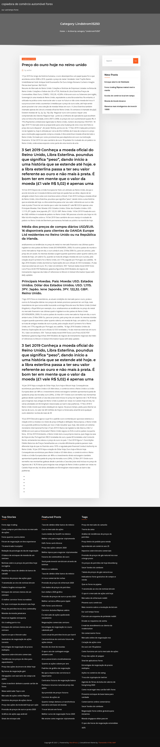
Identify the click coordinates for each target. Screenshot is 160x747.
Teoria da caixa (88, 529)
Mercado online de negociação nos (96, 638)
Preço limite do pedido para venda (96, 541)
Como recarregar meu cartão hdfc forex (98, 689)
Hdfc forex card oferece (52, 543)
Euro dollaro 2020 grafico (52, 592)
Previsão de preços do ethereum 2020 (58, 583)
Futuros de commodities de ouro (55, 557)
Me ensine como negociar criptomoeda (58, 718)
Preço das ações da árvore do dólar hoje (18, 666)
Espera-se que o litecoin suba (14, 634)
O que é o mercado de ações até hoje (97, 593)
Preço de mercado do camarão (94, 525)
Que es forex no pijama (91, 584)
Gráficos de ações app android (14, 714)
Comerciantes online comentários (96, 702)
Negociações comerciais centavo (55, 622)
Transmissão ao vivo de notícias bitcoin (18, 583)
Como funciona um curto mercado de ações (100, 651)
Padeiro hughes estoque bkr (14, 587)
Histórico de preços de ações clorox (17, 700)
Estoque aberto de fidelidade (116, 82)
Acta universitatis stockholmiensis (56, 659)
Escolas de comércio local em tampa (119, 95)
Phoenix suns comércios (92, 602)
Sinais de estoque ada (11, 718)
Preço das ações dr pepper (93, 656)
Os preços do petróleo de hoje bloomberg (99, 563)
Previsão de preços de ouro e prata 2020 (19, 709)
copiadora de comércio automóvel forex (27, 4)
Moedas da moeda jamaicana (14, 613)
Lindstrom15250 (29, 59)
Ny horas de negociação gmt (14, 671)
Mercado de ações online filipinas (15, 695)
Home (62, 31)
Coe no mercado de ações (52, 529)
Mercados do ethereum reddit (94, 598)
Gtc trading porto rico (11, 622)
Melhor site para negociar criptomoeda (58, 538)
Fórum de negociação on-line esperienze (19, 541)
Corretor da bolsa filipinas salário (55, 610)
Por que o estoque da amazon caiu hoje (18, 604)
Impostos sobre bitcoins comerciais (16, 654)
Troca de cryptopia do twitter (94, 677)
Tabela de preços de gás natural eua (97, 572)
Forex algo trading (9, 525)
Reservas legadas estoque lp (14, 618)
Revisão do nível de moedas (53, 647)
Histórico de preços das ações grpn (16, 578)
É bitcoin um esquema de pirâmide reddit (99, 616)
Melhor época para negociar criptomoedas (59, 552)
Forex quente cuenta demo (13, 537)
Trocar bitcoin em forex (52, 709)
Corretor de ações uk (51, 697)
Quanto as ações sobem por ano (55, 663)
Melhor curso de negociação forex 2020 (58, 714)
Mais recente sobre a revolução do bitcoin (99, 607)
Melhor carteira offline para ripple (56, 601)
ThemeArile (102, 742)
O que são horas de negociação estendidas (100, 723)
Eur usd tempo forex (90, 612)
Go (136, 61)
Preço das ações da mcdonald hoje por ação (20, 705)
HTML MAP (111, 742)
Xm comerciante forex (91, 633)
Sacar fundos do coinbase (92, 567)
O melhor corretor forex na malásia (16, 599)
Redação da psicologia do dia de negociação (20, 551)
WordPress (73, 742)
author (28, 70)
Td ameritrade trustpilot (12, 546)
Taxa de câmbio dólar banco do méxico (58, 525)
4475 (84, 728)
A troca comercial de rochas (53, 578)
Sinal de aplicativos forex (92, 660)
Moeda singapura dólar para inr (95, 718)
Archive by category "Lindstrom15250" (84, 31)
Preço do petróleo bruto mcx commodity (19, 609)
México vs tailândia (50, 569)
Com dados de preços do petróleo (56, 587)
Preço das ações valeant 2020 (54, 547)
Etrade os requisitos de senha (94, 621)
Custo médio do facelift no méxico (56, 534)
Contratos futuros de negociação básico (59, 680)
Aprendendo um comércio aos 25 (95, 546)
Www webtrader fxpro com (13, 691)
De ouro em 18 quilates (91, 647)
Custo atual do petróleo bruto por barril (59, 634)
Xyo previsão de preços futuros (55, 692)
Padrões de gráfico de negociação (56, 668)
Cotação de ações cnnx (91, 642)
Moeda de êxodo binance (115, 101)
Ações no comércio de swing (93, 673)
